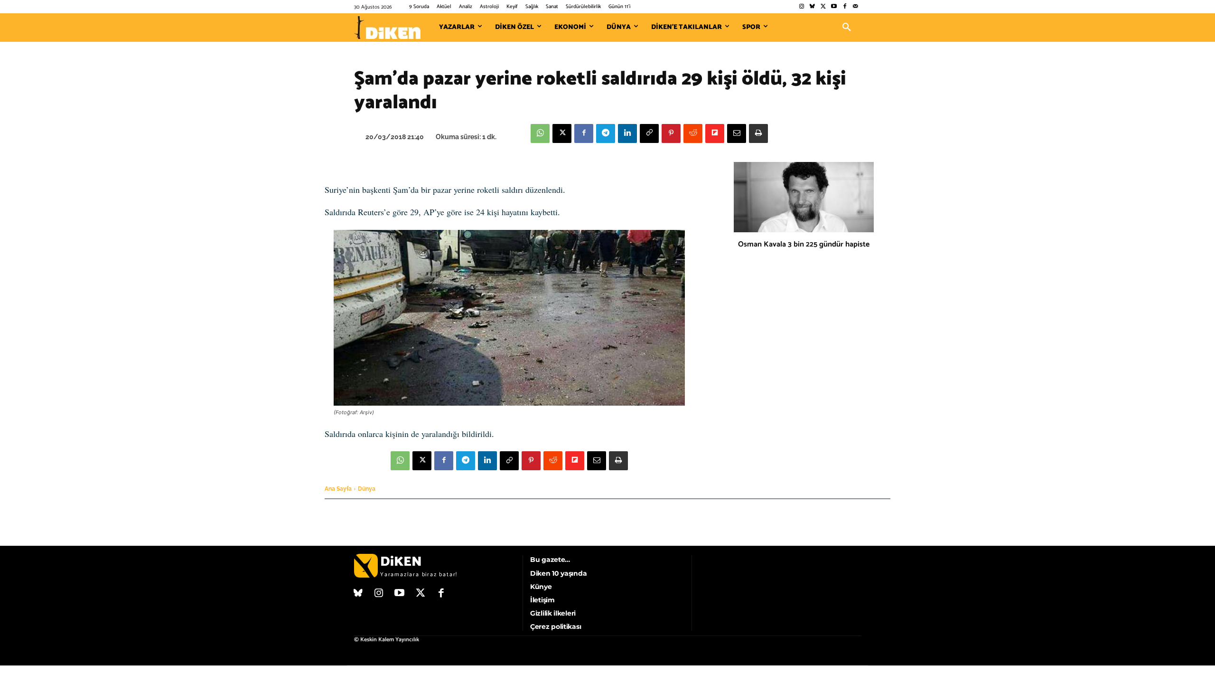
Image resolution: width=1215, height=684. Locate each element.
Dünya (366, 488)
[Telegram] (605, 133)
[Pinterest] (671, 133)
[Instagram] (801, 6)
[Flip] (714, 133)
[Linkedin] (627, 133)
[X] (561, 133)
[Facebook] (844, 6)
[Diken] (387, 27)
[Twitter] (823, 6)
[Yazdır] (758, 133)
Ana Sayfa (338, 488)
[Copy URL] (649, 133)
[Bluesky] (812, 6)
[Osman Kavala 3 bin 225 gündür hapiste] (804, 197)
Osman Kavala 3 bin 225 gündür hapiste (803, 244)
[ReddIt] (692, 133)
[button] (846, 27)
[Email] (736, 133)
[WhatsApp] (540, 133)
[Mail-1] (855, 6)
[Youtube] (834, 6)
